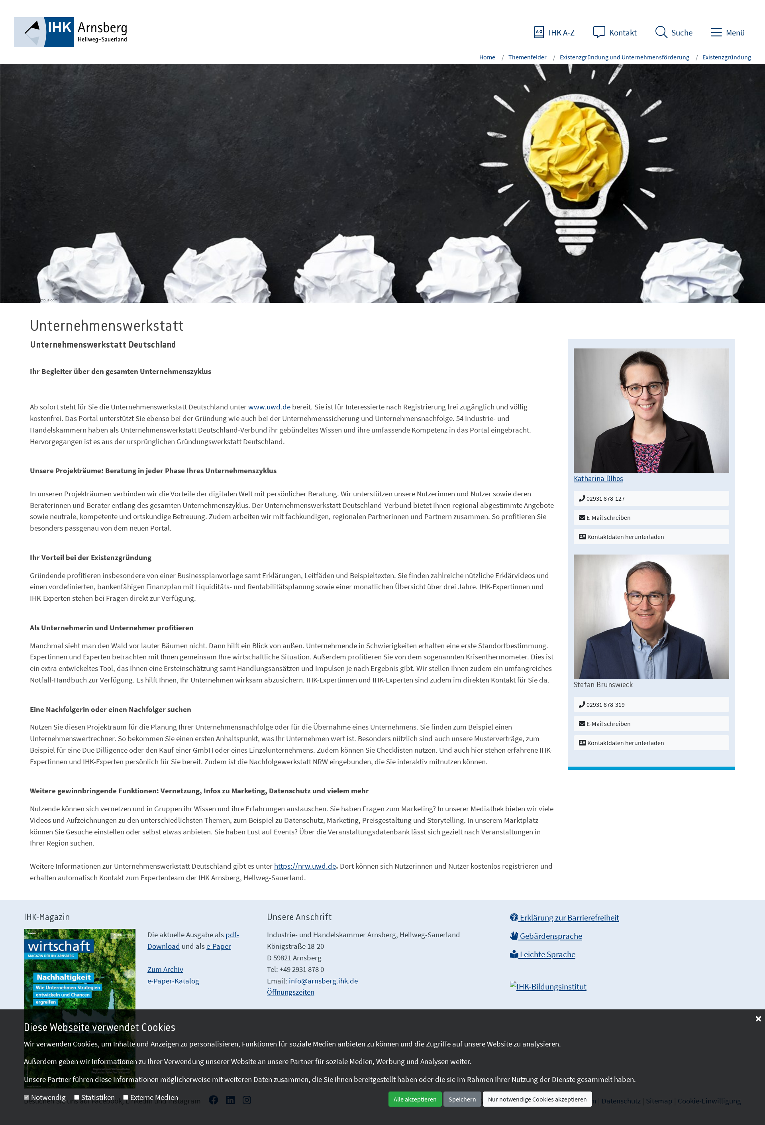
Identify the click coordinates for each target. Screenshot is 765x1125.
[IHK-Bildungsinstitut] (548, 984)
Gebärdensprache (550, 936)
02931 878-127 (605, 498)
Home (487, 57)
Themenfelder (527, 57)
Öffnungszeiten (290, 992)
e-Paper (218, 946)
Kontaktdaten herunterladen (625, 537)
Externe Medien (154, 1097)
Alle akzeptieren (415, 1099)
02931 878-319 (605, 704)
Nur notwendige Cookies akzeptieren (537, 1099)
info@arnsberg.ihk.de (323, 980)
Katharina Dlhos (598, 479)
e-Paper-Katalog (173, 980)
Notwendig (48, 1097)
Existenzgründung (726, 57)
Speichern (462, 1099)
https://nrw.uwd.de (305, 866)
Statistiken (98, 1097)
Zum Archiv (165, 969)
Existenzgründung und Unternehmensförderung (624, 57)
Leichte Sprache (546, 954)
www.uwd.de (269, 406)
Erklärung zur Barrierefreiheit (568, 918)
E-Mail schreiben (608, 517)
